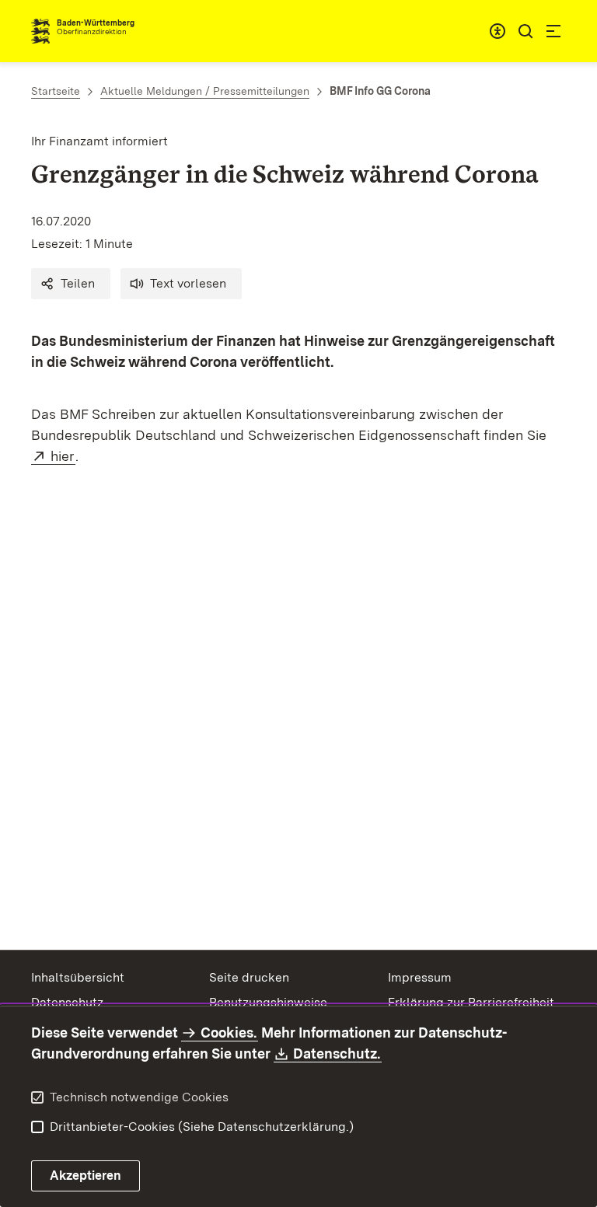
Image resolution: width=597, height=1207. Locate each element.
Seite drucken (249, 977)
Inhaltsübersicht (77, 977)
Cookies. (229, 1032)
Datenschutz (67, 1002)
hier (63, 456)
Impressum (420, 977)
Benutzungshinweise (268, 1002)
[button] (70, 283)
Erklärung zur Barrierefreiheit (471, 1002)
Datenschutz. (337, 1053)
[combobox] (497, 31)
